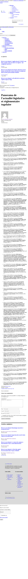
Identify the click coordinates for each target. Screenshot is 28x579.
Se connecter (12, 85)
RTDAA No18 (7, 386)
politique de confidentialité (18, 0)
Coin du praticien (4, 74)
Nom (2, 408)
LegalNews (3, 90)
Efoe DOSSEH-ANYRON (7, 119)
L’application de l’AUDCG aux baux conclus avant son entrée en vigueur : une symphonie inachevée (13, 63)
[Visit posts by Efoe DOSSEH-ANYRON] (4, 118)
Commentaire (4, 398)
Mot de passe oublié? (4, 517)
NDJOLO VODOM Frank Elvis (8, 452)
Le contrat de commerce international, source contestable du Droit (12, 443)
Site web (2, 413)
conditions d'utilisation (4, 1)
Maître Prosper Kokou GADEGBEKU (10, 431)
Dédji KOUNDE (6, 445)
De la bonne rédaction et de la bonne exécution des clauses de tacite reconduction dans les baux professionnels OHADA (13, 71)
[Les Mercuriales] (7, 27)
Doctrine (2, 66)
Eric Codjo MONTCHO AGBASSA (9, 438)
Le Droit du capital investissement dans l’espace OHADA (11, 450)
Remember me (4, 515)
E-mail (2, 411)
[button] (1, 2)
